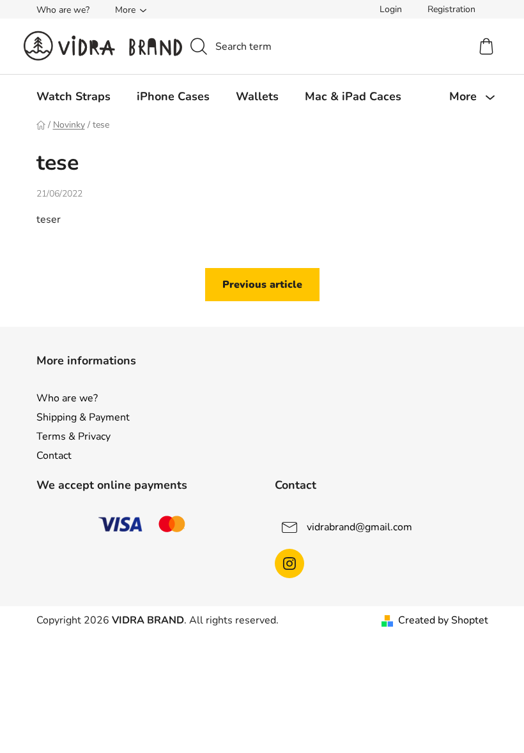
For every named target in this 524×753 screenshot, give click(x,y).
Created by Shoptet (443, 620)
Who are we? (62, 10)
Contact (54, 456)
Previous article (262, 285)
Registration (451, 9)
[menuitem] (73, 96)
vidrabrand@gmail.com (359, 527)
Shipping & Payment (83, 417)
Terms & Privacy (73, 436)
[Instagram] (289, 563)
